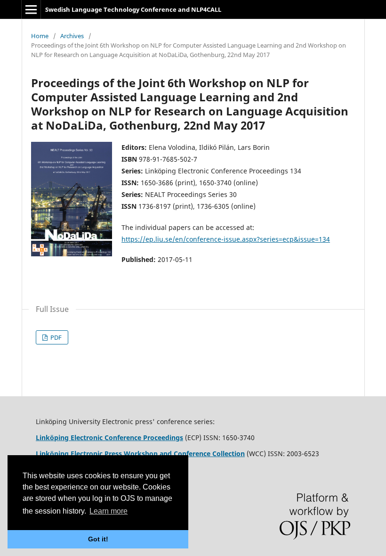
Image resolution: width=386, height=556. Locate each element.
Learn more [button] (108, 511)
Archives (72, 36)
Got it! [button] (98, 539)
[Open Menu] (31, 9)
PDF (55, 337)
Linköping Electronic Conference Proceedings (109, 437)
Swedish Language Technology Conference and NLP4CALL (133, 9)
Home (39, 36)
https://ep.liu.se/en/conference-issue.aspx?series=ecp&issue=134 (225, 239)
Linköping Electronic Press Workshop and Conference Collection (140, 453)
